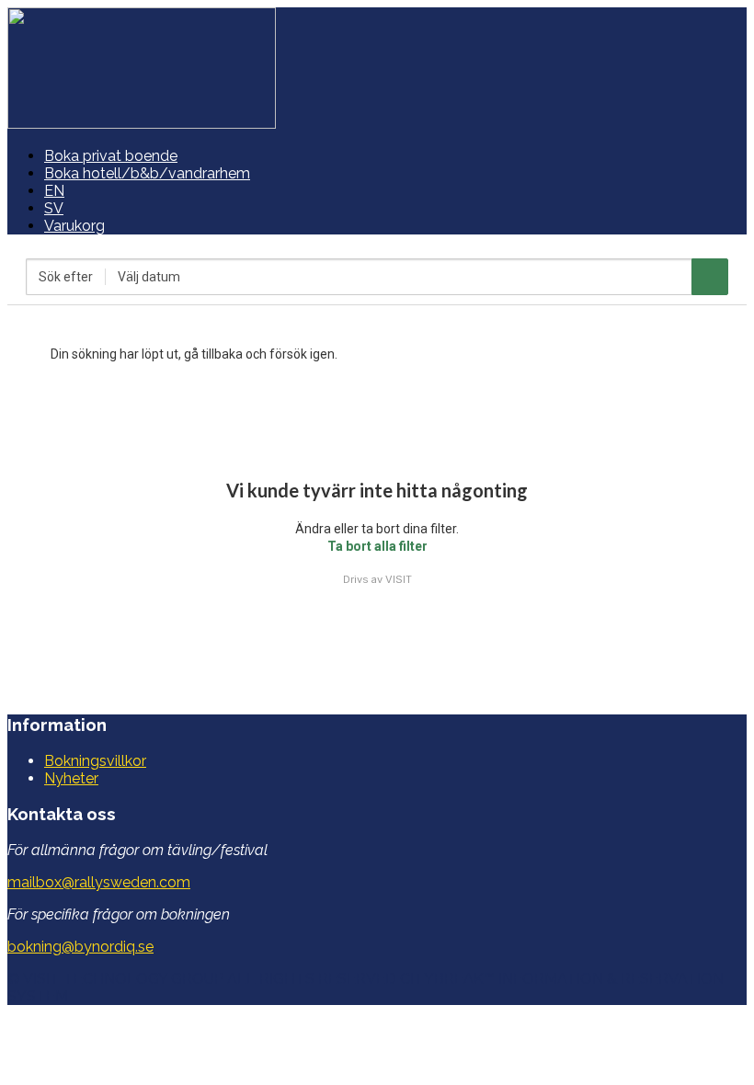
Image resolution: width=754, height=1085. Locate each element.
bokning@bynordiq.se (80, 946)
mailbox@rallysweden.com (98, 882)
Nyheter (71, 778)
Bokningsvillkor (95, 761)
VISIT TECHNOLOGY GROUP (123, 979)
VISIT (398, 579)
